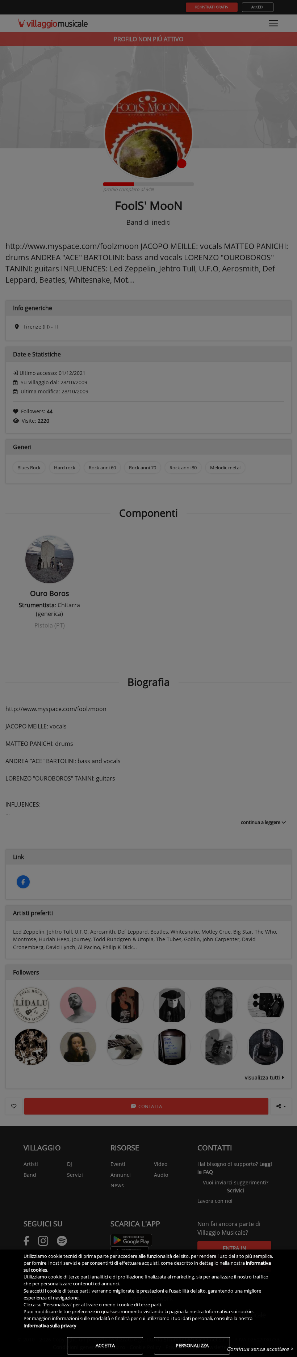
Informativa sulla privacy (50, 1325)
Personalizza (192, 1345)
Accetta (105, 1345)
